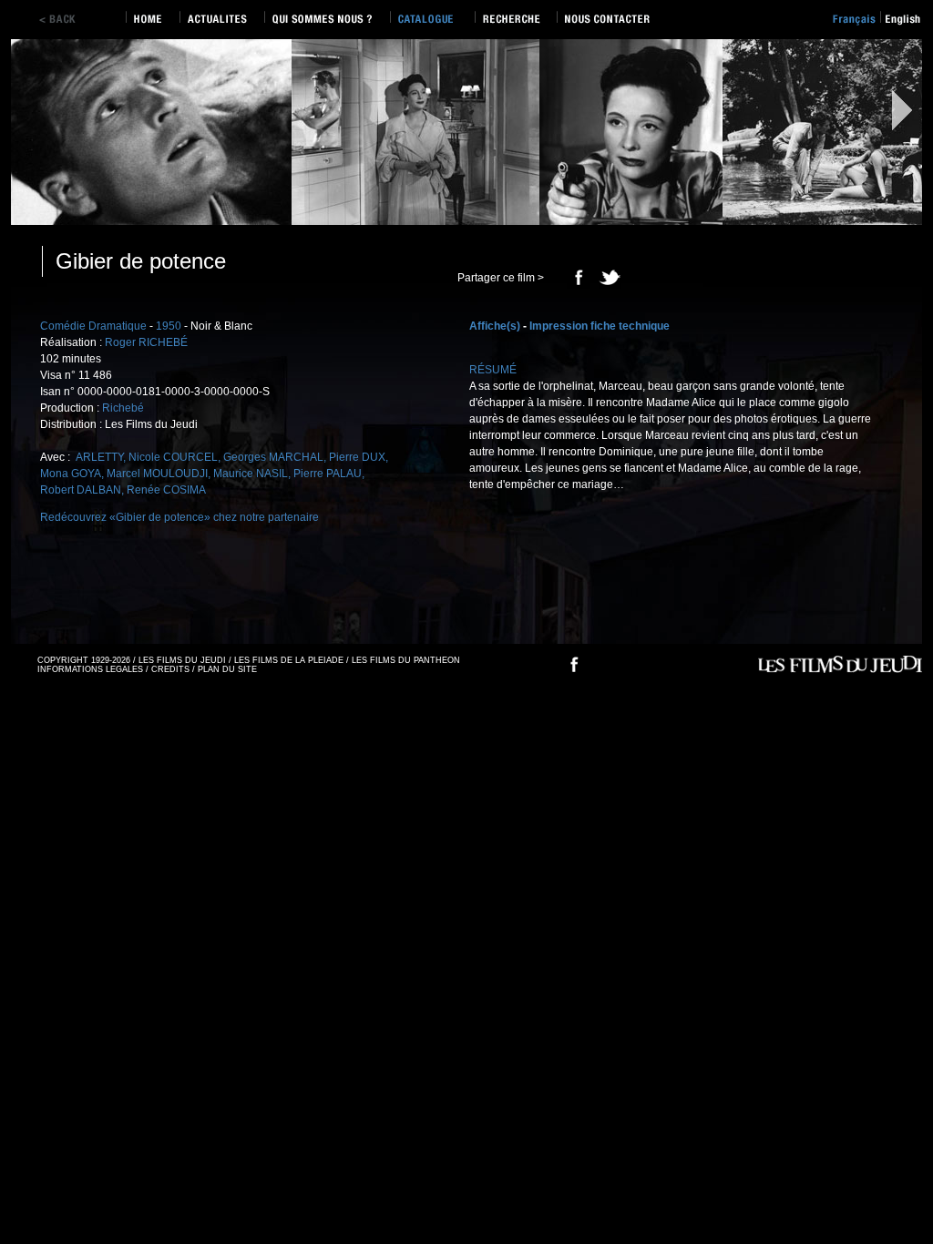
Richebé (123, 408)
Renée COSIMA (166, 490)
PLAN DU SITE (227, 669)
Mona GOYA (70, 473)
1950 (168, 326)
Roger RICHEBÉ (146, 342)
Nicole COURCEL (173, 457)
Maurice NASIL (250, 473)
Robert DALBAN (80, 490)
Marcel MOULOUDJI (157, 473)
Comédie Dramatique (93, 326)
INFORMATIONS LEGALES (90, 669)
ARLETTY (98, 457)
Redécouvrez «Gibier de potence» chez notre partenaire (179, 517)
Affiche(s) (494, 326)
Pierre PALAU (327, 473)
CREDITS (170, 669)
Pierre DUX (357, 457)
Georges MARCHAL (273, 457)
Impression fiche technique (599, 326)
